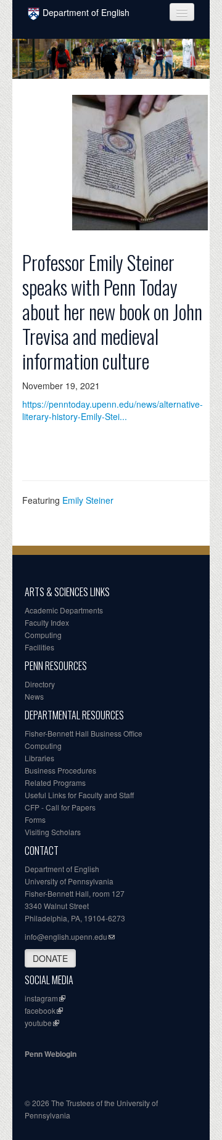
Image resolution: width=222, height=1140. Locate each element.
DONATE (50, 958)
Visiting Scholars (53, 832)
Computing (43, 634)
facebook (40, 1010)
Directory (40, 684)
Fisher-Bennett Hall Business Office (83, 733)
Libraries (39, 758)
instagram (41, 998)
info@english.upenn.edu (66, 936)
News (34, 696)
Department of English (86, 12)
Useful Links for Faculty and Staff (79, 795)
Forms (35, 819)
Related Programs (55, 782)
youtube (38, 1022)
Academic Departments (64, 610)
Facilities (39, 647)
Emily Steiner (87, 500)
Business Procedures (60, 770)
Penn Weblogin (50, 1053)
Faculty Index (47, 622)
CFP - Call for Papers (60, 807)
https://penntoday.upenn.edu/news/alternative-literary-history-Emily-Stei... (112, 410)
